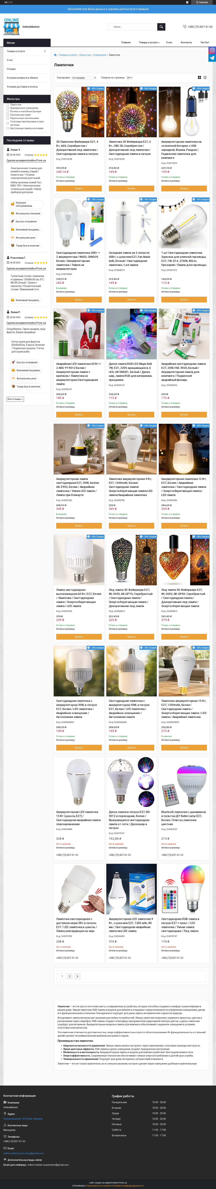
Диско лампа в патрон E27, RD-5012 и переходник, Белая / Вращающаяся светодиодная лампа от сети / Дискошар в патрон (130, 820)
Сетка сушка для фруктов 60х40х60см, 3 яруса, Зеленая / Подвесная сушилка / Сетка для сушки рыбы (28, 346)
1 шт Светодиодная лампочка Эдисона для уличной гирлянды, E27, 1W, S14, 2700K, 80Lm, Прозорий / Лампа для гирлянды (183, 258)
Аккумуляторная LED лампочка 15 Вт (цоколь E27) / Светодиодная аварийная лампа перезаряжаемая (78, 818)
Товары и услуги (148, 42)
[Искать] (161, 27)
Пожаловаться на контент (98, 1186)
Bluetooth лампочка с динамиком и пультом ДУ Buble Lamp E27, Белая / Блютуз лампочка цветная (183, 818)
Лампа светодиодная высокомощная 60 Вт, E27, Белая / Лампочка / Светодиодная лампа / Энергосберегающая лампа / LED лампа (78, 598)
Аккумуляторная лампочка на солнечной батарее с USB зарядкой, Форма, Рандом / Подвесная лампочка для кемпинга (181, 149)
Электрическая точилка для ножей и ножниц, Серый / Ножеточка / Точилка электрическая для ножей (26, 173)
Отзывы (11, 69)
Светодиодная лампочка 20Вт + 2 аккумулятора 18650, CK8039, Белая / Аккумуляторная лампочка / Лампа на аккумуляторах (78, 260)
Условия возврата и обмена (22, 77)
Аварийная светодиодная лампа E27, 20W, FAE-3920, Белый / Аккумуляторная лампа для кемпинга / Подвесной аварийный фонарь (183, 372)
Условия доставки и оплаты (22, 86)
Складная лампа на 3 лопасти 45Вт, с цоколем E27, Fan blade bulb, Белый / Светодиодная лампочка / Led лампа (129, 258)
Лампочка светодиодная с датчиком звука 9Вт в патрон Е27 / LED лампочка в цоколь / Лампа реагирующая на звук (76, 925)
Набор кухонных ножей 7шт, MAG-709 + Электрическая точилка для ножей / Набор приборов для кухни (26, 187)
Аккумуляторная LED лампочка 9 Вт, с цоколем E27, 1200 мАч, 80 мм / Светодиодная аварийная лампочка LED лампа (131, 925)
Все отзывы (14, 399)
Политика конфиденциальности (128, 1186)
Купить (79, 188)
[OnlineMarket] (11, 26)
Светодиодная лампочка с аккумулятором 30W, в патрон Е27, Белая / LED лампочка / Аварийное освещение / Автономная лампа (76, 709)
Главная (126, 42)
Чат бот (204, 42)
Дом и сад (85, 55)
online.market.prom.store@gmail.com (23, 1153)
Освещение (99, 55)
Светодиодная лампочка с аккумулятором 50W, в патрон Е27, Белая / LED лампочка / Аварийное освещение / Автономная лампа (129, 709)
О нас (169, 42)
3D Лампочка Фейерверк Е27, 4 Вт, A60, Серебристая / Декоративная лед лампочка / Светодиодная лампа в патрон (77, 147)
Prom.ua (123, 1183)
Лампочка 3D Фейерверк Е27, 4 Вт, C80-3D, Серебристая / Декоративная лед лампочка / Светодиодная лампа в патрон (130, 147)
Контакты (186, 42)
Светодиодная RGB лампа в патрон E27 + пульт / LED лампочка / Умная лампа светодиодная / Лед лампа (180, 925)
